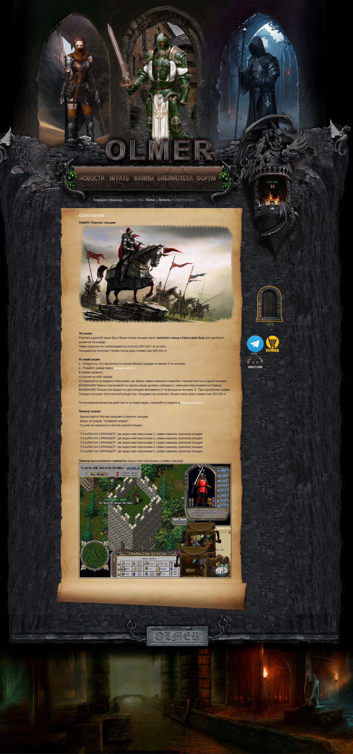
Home (150, 200)
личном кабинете (192, 402)
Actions (164, 200)
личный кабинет (125, 368)
